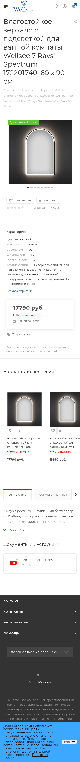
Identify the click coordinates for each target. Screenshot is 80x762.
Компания (13, 611)
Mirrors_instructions (37, 560)
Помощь (11, 633)
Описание (17, 494)
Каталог (11, 600)
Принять (69, 742)
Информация (15, 622)
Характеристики (53, 494)
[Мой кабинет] (65, 7)
